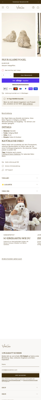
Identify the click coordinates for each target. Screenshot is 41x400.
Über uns (5, 191)
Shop (4, 387)
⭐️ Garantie (7, 184)
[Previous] (3, 2)
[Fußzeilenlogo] (6, 346)
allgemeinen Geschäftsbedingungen (11, 380)
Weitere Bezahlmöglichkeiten (20, 84)
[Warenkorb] (38, 7)
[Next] (38, 2)
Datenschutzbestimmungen (30, 380)
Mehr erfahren (28, 104)
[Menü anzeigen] (3, 7)
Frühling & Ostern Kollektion (11, 154)
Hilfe (4, 394)
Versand (5, 178)
